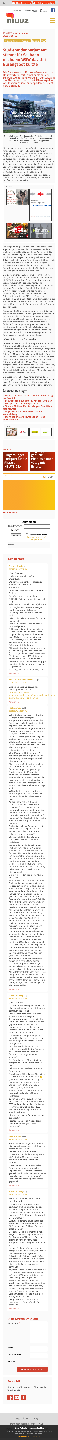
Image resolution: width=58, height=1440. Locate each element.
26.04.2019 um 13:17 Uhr (18, 711)
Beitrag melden (23, 1397)
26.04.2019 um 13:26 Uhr (18, 683)
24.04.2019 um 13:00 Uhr (18, 1139)
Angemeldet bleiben (37, 534)
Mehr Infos (36, 1437)
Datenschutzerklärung (22, 1423)
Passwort (15, 530)
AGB (41, 1423)
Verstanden (23, 1437)
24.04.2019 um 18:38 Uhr (18, 998)
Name (10, 1347)
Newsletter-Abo (23, 3)
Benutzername (15, 526)
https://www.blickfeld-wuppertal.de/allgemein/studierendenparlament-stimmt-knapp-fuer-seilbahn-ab (32, 695)
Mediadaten (22, 1418)
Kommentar (13, 1322)
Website (11, 1361)
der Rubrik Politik (11, 513)
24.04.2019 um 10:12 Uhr (18, 1194)
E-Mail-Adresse (15, 1354)
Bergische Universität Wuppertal (17, 41)
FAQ (35, 1418)
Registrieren (37, 539)
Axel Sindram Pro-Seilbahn (21, 680)
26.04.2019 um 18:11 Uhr (18, 569)
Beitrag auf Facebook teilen (10, 1397)
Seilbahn (35, 41)
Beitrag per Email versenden (16, 1397)
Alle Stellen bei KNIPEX (41, 206)
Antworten (14, 673)
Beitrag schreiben (46, 3)
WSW (43, 41)
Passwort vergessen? (36, 537)
